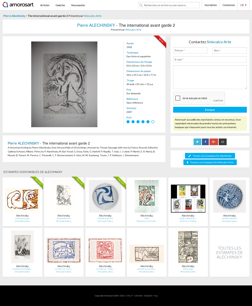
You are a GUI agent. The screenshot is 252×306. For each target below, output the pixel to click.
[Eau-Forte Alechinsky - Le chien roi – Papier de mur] (105, 248)
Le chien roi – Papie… (105, 269)
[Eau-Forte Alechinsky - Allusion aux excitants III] (146, 248)
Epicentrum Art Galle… (147, 221)
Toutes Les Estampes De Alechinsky (212, 155)
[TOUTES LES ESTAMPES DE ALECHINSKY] (229, 273)
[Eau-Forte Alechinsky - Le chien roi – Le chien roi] (64, 248)
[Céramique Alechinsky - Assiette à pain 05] (105, 197)
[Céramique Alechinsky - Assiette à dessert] (229, 197)
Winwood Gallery (22, 221)
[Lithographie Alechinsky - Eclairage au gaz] (22, 197)
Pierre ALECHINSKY (96, 25)
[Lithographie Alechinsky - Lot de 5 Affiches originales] (188, 197)
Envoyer (210, 109)
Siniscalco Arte (92, 15)
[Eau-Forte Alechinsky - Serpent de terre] (63, 197)
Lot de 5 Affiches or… (188, 218)
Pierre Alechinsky (14, 15)
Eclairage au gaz (22, 218)
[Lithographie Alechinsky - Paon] (147, 197)
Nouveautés (78, 5)
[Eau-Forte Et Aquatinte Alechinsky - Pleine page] (188, 248)
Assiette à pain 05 (105, 218)
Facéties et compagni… (22, 269)
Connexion (229, 5)
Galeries (60, 5)
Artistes (45, 5)
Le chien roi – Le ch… (64, 269)
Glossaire (148, 295)
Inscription (211, 5)
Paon (147, 218)
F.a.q (156, 295)
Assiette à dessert (229, 218)
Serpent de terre (64, 218)
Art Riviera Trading (188, 221)
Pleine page (188, 269)
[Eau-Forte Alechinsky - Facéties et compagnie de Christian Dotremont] (22, 248)
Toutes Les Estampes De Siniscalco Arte (211, 162)
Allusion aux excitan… (146, 269)
